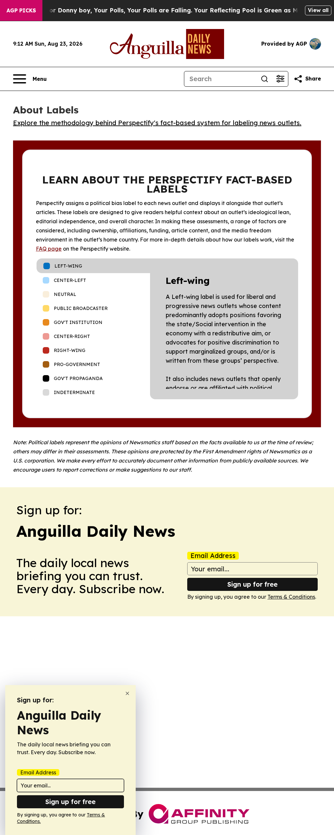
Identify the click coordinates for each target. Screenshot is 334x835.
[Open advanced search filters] (280, 78)
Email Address (212, 556)
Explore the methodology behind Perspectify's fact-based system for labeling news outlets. (157, 123)
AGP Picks (21, 10)
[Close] (127, 693)
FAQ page (49, 248)
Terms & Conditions (291, 596)
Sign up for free (252, 584)
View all (318, 10)
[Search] (264, 78)
